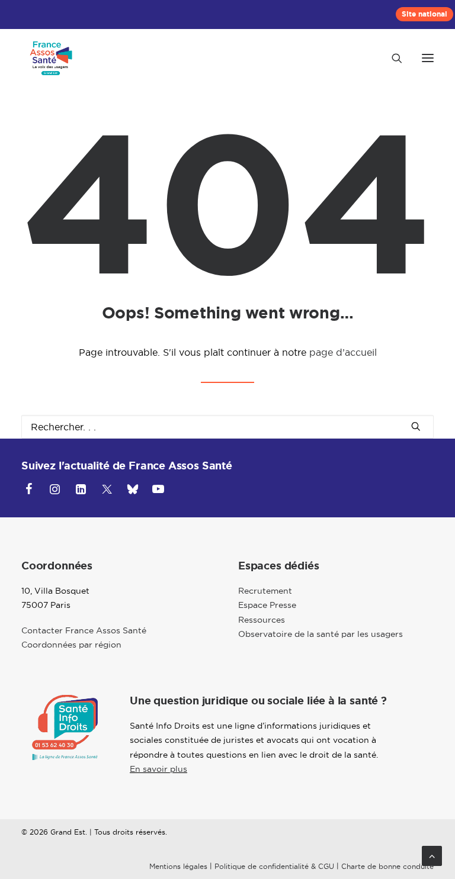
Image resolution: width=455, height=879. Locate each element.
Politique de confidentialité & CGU (274, 866)
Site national (424, 14)
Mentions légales (178, 866)
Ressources (261, 619)
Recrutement (265, 590)
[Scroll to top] (432, 854)
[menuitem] (424, 14)
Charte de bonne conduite (387, 866)
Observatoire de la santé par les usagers (320, 634)
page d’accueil (343, 352)
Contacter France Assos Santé (83, 630)
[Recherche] (391, 58)
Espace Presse (267, 605)
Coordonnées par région (71, 644)
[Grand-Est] (51, 58)
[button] (427, 58)
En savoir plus (158, 769)
